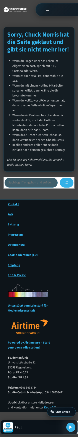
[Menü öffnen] (48, 10)
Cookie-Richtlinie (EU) (23, 255)
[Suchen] (66, 183)
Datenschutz (16, 245)
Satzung (13, 224)
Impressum (15, 234)
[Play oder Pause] (70, 427)
